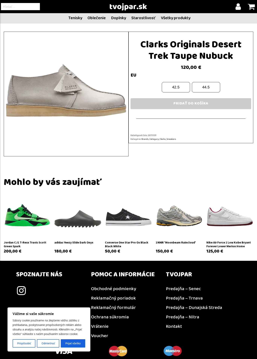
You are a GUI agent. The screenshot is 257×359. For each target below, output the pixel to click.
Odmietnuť (48, 343)
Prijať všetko (73, 343)
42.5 (175, 87)
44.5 (206, 87)
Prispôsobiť (24, 343)
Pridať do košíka (190, 103)
